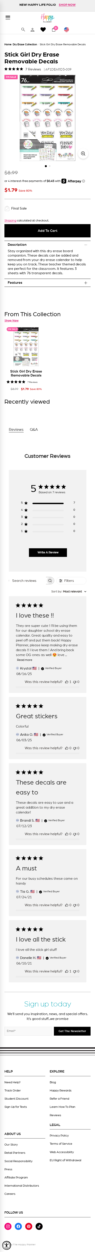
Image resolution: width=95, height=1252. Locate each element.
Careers (9, 1193)
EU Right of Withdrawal (65, 1160)
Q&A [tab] (34, 430)
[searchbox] (27, 580)
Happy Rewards (61, 1090)
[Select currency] (68, 29)
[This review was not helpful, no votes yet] (74, 682)
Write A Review (48, 552)
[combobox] (68, 592)
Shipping (10, 220)
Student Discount (16, 1098)
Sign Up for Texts (15, 1106)
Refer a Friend (59, 1098)
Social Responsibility (18, 1161)
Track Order (12, 1090)
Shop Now (11, 320)
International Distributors (21, 1185)
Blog (53, 1082)
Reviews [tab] (16, 430)
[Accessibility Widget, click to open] (6, 1245)
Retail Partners (14, 1152)
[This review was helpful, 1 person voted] (66, 682)
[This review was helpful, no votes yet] (66, 748)
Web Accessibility (62, 1152)
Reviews (55, 1115)
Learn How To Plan (62, 1106)
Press (8, 1169)
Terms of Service (61, 1143)
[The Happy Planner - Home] (47, 17)
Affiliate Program (16, 1177)
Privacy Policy (59, 1135)
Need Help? (12, 1082)
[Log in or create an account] (32, 29)
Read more (24, 660)
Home (7, 44)
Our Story (11, 1144)
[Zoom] (83, 153)
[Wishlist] (43, 29)
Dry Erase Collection (25, 44)
